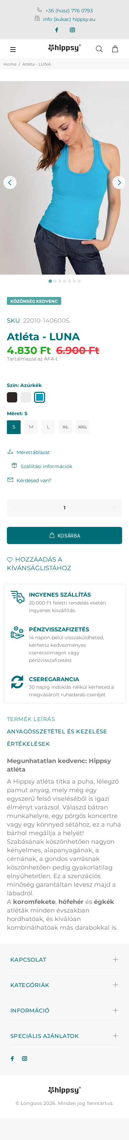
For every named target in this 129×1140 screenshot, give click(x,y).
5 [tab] (69, 281)
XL (65, 427)
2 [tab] (55, 281)
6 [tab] (74, 281)
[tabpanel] (64, 178)
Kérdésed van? (34, 480)
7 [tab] (79, 281)
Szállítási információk (46, 466)
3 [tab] (60, 281)
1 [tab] (50, 281)
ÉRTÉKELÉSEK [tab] (28, 744)
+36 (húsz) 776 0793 (69, 11)
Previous (10, 182)
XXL (82, 427)
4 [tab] (64, 281)
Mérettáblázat (33, 452)
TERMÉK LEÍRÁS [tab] (31, 719)
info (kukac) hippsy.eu (69, 19)
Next (119, 182)
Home (10, 64)
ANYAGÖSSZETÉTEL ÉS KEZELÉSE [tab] (57, 731)
